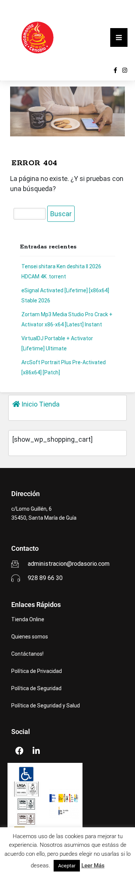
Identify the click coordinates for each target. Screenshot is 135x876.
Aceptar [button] (66, 866)
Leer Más (93, 865)
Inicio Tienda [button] (40, 404)
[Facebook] (19, 751)
